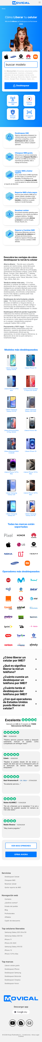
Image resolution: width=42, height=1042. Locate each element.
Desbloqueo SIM (12, 103)
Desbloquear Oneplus (12, 980)
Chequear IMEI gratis (24, 153)
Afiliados (8, 917)
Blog (6, 910)
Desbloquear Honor (12, 983)
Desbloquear (22, 85)
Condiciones (26, 1035)
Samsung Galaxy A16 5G (13, 947)
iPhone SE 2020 (10, 943)
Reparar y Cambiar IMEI (25, 230)
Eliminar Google (13, 117)
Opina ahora (21, 854)
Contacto (8, 899)
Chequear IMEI (29, 117)
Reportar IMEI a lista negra (26, 192)
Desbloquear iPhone (12, 969)
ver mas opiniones (21, 846)
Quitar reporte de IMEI (13, 887)
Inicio (3, 8)
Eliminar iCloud (29, 103)
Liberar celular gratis (12, 965)
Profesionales (10, 913)
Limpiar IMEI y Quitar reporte (23, 172)
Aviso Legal (35, 1035)
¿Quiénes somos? (11, 903)
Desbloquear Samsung (13, 973)
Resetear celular (22, 210)
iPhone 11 (8, 939)
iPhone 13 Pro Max (11, 954)
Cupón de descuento (12, 921)
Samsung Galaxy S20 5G (13, 936)
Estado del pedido (11, 906)
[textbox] (20, 65)
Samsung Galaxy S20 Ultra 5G (15, 932)
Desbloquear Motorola (13, 976)
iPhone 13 (8, 950)
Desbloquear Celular (12, 877)
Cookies (21, 1036)
